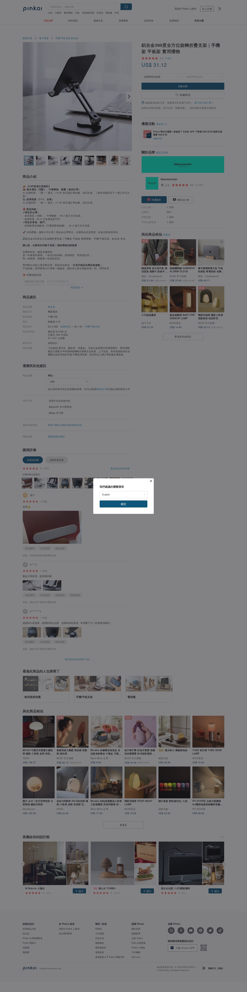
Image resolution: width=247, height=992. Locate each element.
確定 (123, 504)
